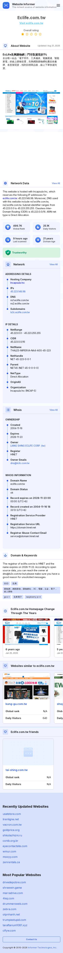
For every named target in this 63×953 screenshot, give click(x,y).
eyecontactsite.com (15, 846)
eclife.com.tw (10, 198)
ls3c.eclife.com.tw (20, 312)
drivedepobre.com (14, 882)
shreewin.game (12, 887)
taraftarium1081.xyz (15, 925)
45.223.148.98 (18, 291)
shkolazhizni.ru (12, 835)
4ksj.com (8, 898)
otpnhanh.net (11, 914)
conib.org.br (10, 840)
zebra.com (9, 909)
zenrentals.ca (11, 862)
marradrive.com (13, 893)
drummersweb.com (15, 903)
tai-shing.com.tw (17, 770)
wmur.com (9, 851)
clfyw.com (9, 930)
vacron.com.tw (12, 824)
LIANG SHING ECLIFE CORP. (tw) (28, 445)
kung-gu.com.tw (16, 704)
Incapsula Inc (17, 282)
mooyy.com (10, 856)
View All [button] (56, 183)
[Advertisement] (31, 80)
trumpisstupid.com (14, 919)
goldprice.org (11, 830)
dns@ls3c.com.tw (19, 463)
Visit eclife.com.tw (31, 23)
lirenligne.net (11, 819)
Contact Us (31, 939)
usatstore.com (12, 814)
